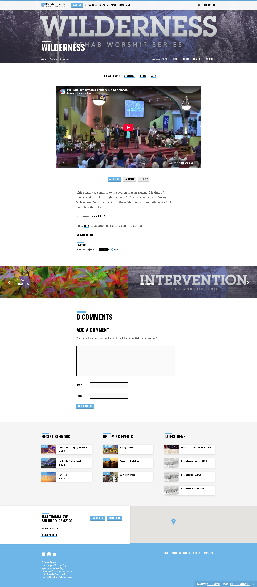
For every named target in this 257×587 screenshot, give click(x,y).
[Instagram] (209, 5)
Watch (115, 179)
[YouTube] (214, 5)
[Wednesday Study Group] (110, 463)
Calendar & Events (181, 553)
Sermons (53, 59)
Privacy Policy (48, 562)
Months (209, 58)
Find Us (196, 553)
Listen (131, 179)
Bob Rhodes (129, 75)
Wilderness (65, 59)
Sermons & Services (95, 5)
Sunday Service (126, 447)
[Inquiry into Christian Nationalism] (171, 450)
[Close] (254, 584)
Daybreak (62, 474)
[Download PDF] (64, 451)
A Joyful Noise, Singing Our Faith (72, 447)
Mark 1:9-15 (98, 216)
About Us (77, 4)
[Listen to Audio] (62, 451)
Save (145, 179)
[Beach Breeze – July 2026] (171, 477)
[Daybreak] (48, 477)
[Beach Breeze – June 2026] (171, 491)
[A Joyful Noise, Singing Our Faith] (48, 450)
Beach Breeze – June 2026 (192, 488)
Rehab (143, 75)
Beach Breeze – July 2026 (192, 474)
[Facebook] (205, 5)
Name (79, 385)
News (121, 5)
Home (44, 59)
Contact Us (209, 553)
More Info (98, 518)
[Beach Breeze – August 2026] (171, 463)
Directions (114, 518)
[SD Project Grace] (110, 477)
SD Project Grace (127, 474)
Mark (153, 75)
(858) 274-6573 (49, 534)
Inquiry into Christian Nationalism (196, 447)
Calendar (112, 5)
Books (186, 58)
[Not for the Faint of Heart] (48, 463)
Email (79, 395)
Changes (22, 283)
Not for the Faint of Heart (69, 461)
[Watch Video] (59, 451)
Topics (165, 58)
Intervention (150, 283)
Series (176, 58)
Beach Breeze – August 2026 (194, 461)
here (86, 225)
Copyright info (84, 235)
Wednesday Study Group (130, 461)
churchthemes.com (62, 577)
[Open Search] (199, 5)
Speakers (197, 58)
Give (128, 5)
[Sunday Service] (110, 450)
